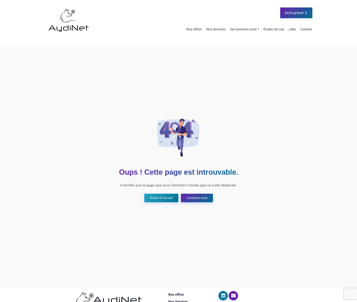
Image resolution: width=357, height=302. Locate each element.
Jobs (292, 29)
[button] (161, 198)
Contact (306, 29)
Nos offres (194, 29)
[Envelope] (233, 295)
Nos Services (216, 29)
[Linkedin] (223, 295)
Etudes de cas (273, 29)
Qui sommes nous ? (244, 29)
